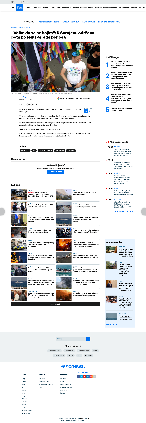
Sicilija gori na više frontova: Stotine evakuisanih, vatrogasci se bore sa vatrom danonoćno (86, 244)
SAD (79, 355)
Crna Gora (98, 8)
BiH (34, 150)
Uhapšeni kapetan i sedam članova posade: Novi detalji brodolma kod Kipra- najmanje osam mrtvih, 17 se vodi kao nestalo (41, 282)
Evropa (34, 8)
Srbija (28, 8)
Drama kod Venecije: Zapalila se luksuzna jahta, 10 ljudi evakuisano (85, 256)
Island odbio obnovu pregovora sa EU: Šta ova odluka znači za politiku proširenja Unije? (41, 295)
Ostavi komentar (55, 172)
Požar (95, 350)
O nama (62, 381)
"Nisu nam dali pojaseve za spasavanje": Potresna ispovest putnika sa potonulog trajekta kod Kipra (85, 270)
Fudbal (71, 355)
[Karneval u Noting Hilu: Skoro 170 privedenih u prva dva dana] (19, 207)
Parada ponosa (45, 150)
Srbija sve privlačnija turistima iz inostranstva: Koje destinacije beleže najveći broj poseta (122, 152)
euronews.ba (114, 242)
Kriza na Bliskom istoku (109, 22)
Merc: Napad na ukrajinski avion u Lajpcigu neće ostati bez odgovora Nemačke (41, 257)
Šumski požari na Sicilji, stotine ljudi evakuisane (84, 193)
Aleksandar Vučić (54, 350)
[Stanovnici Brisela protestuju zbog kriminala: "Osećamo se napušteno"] (19, 245)
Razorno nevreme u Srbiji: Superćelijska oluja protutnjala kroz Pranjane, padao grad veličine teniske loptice (121, 99)
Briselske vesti (33, 291)
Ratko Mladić (69, 350)
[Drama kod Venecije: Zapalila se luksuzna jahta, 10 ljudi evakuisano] (64, 257)
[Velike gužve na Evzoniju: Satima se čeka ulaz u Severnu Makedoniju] (64, 232)
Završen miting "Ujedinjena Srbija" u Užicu (121, 110)
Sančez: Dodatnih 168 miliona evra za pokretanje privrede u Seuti (85, 206)
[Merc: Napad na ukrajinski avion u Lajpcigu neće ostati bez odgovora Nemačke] (19, 257)
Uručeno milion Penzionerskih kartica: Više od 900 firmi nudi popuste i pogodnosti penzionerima (122, 179)
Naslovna (14, 27)
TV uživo (42, 379)
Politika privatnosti (66, 387)
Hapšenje (88, 355)
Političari (60, 150)
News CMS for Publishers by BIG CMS (73, 420)
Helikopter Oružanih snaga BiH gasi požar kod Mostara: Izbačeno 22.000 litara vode (86, 282)
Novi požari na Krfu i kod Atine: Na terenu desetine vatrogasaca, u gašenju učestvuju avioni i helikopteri (85, 295)
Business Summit (110, 8)
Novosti (117, 147)
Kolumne (83, 8)
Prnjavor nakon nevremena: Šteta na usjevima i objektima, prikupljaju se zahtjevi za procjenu (125, 270)
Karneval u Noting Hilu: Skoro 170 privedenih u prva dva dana (40, 206)
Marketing (63, 390)
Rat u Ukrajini (88, 22)
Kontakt (62, 393)
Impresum (63, 379)
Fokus (116, 188)
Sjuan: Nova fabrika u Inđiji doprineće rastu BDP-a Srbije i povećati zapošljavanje (122, 205)
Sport (59, 8)
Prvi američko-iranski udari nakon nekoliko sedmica (126, 317)
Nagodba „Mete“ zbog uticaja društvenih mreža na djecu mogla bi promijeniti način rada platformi (125, 303)
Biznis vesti (118, 199)
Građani (71, 150)
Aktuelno (122, 313)
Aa (86, 111)
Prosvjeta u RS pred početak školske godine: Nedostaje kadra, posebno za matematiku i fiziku (126, 252)
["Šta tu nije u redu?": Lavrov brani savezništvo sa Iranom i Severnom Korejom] (19, 220)
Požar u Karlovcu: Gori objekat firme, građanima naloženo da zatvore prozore (39, 232)
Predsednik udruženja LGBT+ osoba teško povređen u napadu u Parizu (40, 270)
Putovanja (74, 8)
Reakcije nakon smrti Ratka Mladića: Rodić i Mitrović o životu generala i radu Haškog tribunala (121, 76)
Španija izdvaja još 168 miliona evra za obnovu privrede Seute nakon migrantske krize (126, 287)
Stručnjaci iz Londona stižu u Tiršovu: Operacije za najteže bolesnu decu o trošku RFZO (123, 165)
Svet (40, 8)
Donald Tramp (59, 355)
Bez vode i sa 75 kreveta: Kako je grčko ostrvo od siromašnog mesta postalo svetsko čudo (121, 87)
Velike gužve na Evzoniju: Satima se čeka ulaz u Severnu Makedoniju (86, 231)
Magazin (65, 8)
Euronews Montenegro (48, 22)
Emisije (134, 8)
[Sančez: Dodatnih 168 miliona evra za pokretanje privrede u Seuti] (64, 207)
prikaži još (55, 304)
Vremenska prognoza (46, 384)
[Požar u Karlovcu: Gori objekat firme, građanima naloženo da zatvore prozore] (19, 232)
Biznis (45, 8)
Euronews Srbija (83, 350)
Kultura (52, 8)
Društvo (117, 160)
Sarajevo (25, 150)
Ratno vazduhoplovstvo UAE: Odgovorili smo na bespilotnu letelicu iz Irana (123, 193)
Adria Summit (124, 8)
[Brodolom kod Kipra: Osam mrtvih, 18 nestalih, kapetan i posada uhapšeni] (64, 220)
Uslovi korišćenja (65, 384)
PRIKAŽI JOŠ (110, 324)
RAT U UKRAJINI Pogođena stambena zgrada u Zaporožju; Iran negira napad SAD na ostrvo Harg (40, 194)
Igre (40, 387)
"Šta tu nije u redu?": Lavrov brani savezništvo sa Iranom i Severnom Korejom (41, 219)
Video (90, 8)
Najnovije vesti (44, 381)
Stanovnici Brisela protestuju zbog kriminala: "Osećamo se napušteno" (41, 244)
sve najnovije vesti (123, 211)
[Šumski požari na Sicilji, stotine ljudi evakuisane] (64, 194)
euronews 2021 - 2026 (72, 418)
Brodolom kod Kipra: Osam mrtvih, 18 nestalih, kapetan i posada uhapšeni (86, 219)
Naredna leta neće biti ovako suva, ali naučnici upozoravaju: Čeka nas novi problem (122, 65)
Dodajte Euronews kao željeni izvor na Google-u (75, 98)
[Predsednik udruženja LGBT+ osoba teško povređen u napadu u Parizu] (19, 270)
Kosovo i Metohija (70, 22)
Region (28, 27)
